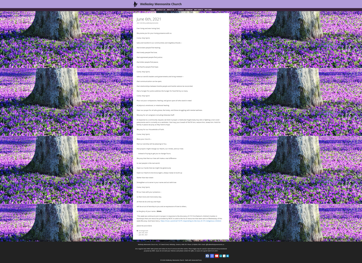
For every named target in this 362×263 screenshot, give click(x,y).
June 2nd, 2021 (143, 233)
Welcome (208, 10)
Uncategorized (143, 231)
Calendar (189, 10)
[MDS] (227, 256)
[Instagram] (212, 256)
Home (152, 10)
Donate (181, 10)
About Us (170, 10)
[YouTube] (217, 256)
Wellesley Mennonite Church (161, 4)
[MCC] (220, 256)
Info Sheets (198, 10)
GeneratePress (197, 260)
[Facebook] (207, 256)
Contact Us (160, 10)
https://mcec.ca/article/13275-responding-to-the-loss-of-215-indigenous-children (191, 221)
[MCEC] (224, 256)
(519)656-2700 (196, 244)
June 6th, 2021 (143, 235)
